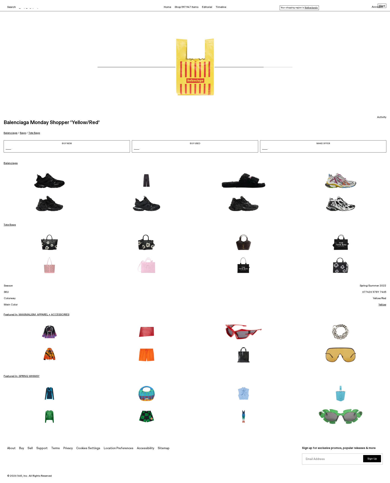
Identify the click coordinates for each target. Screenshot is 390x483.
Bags (23, 133)
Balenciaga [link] (11, 163)
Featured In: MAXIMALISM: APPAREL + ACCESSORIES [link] (36, 314)
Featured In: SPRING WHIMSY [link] (21, 376)
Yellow (382, 304)
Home (167, 7)
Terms (55, 448)
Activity (381, 117)
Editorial (207, 7)
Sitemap (163, 448)
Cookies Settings (88, 448)
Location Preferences (118, 448)
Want (382, 6)
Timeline (221, 7)
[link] (49, 180)
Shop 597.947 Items (186, 7)
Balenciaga (10, 133)
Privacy (68, 448)
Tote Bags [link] (10, 225)
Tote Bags (34, 133)
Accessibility (145, 448)
